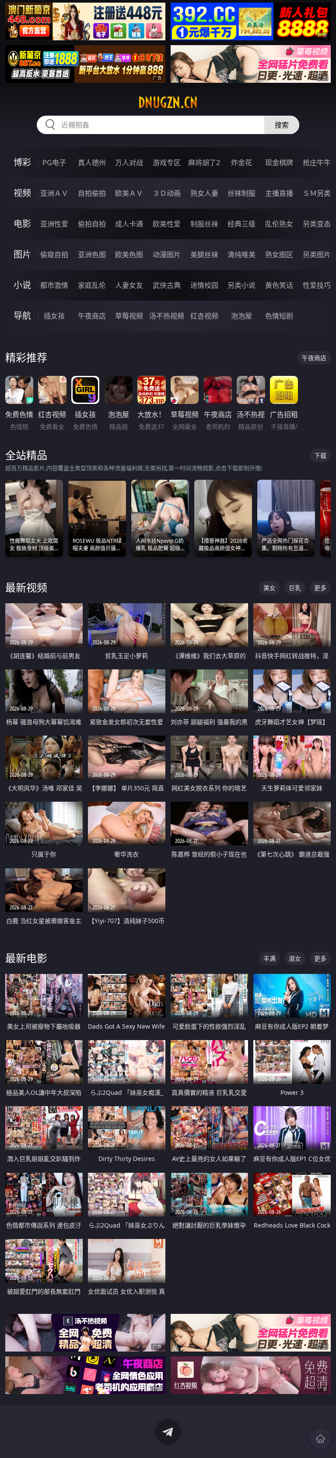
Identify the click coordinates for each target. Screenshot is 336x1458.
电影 (22, 224)
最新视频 (26, 587)
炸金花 (241, 162)
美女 (269, 588)
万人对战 (129, 162)
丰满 (269, 958)
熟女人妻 (204, 193)
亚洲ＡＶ (54, 193)
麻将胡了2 (204, 162)
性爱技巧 (317, 285)
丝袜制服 (242, 193)
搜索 (282, 125)
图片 (22, 254)
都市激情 (54, 285)
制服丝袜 (204, 224)
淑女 (295, 958)
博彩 (22, 162)
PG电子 (54, 162)
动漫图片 (167, 254)
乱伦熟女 (279, 224)
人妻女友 (129, 285)
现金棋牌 (279, 162)
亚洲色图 (92, 254)
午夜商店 (92, 316)
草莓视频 (129, 316)
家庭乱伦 (92, 285)
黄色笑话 (279, 285)
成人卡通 (129, 224)
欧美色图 (129, 254)
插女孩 (54, 316)
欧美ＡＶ (129, 193)
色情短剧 (279, 316)
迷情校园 (204, 285)
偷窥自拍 (54, 254)
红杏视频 (204, 316)
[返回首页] (320, 1438)
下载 (320, 455)
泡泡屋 (241, 316)
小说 (22, 285)
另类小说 (242, 285)
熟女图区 (279, 254)
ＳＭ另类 (317, 193)
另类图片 (317, 254)
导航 (22, 316)
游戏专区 (167, 162)
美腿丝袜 (204, 254)
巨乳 (295, 588)
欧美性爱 (167, 224)
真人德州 (92, 162)
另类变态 (317, 224)
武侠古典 (167, 285)
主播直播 (279, 193)
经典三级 (242, 224)
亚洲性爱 (54, 224)
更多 (320, 588)
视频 (22, 193)
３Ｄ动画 (167, 193)
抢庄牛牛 (317, 162)
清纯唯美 (242, 254)
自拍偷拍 (92, 193)
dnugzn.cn (168, 102)
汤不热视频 (166, 316)
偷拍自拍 (92, 224)
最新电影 (26, 958)
